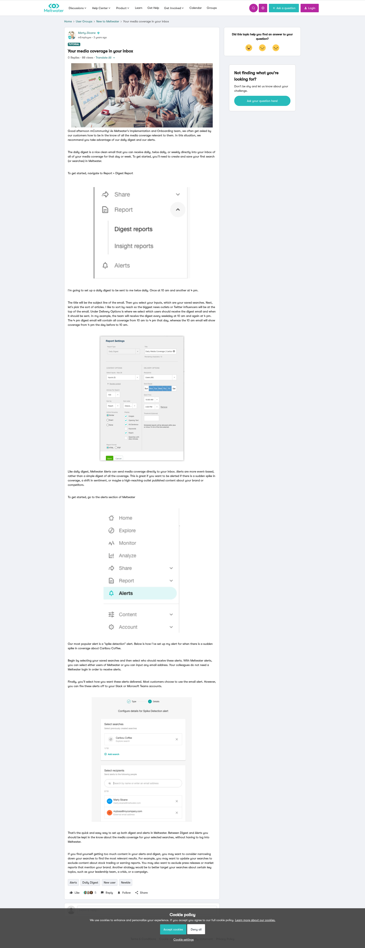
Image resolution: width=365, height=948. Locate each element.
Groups (212, 8)
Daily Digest (90, 882)
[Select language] (263, 8)
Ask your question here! (262, 101)
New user (110, 882)
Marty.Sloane (86, 32)
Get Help (153, 8)
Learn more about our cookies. (255, 920)
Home (68, 21)
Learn (138, 8)
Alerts (73, 882)
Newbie (125, 882)
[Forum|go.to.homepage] (54, 8)
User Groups (84, 21)
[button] (284, 8)
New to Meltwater (107, 21)
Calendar (195, 8)
